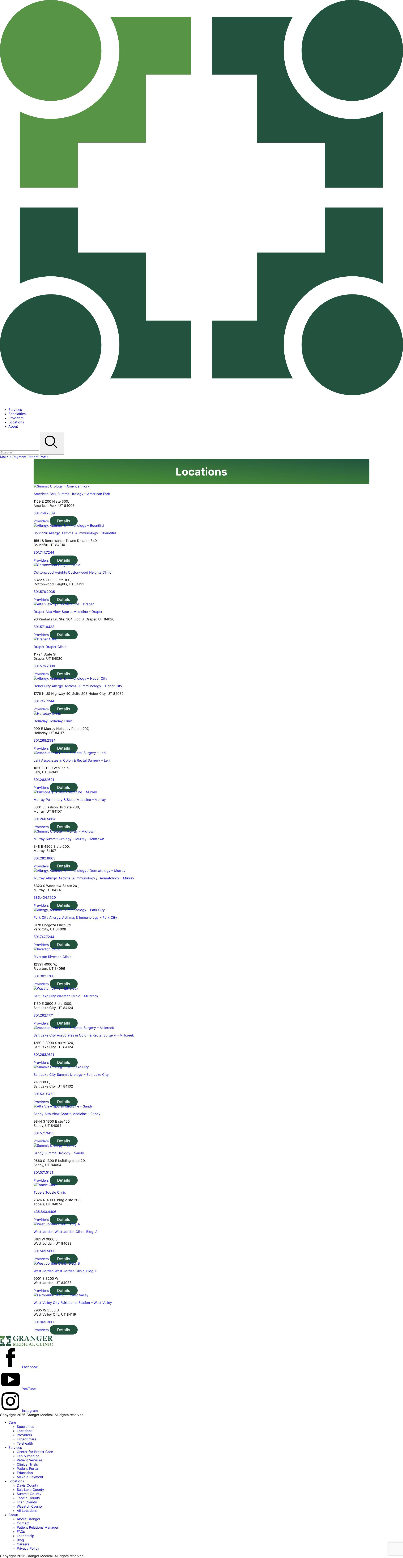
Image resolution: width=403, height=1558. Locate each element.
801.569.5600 (44, 1251)
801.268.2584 (44, 740)
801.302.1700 (44, 976)
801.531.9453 (44, 1094)
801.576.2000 (44, 666)
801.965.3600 (44, 1322)
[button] (12, 1422)
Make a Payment (13, 457)
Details (63, 521)
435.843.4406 (45, 1212)
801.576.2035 (44, 592)
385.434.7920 (45, 897)
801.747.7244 (44, 552)
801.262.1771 (44, 1015)
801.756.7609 (44, 513)
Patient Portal (38, 457)
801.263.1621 (44, 780)
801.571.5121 (43, 1172)
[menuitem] (205, 409)
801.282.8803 (44, 858)
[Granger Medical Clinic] (201, 402)
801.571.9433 (44, 627)
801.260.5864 (44, 819)
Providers (41, 521)
